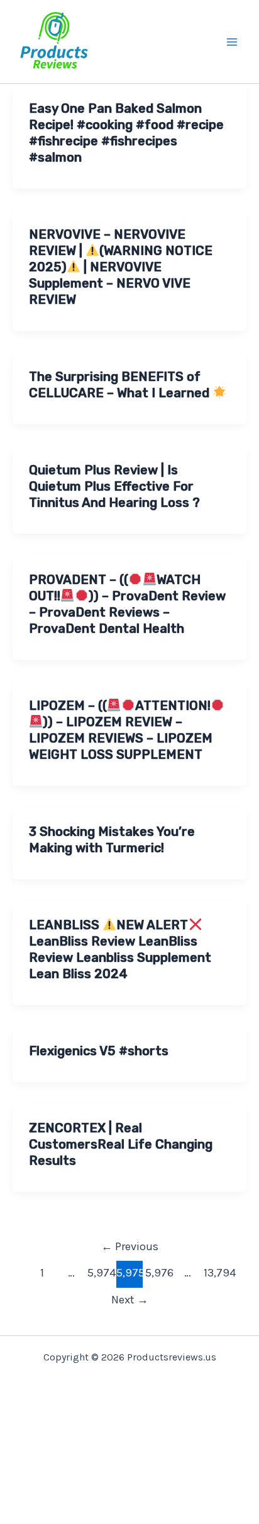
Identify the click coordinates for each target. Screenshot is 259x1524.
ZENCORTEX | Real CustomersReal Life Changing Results (120, 1144)
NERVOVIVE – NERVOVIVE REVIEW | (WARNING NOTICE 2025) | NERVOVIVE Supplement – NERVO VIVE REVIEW (121, 267)
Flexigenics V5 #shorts (98, 1050)
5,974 (100, 1273)
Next (129, 1300)
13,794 (217, 1273)
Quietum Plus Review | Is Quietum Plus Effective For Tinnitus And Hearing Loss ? (114, 486)
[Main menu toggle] (232, 42)
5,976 (158, 1273)
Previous (129, 1246)
